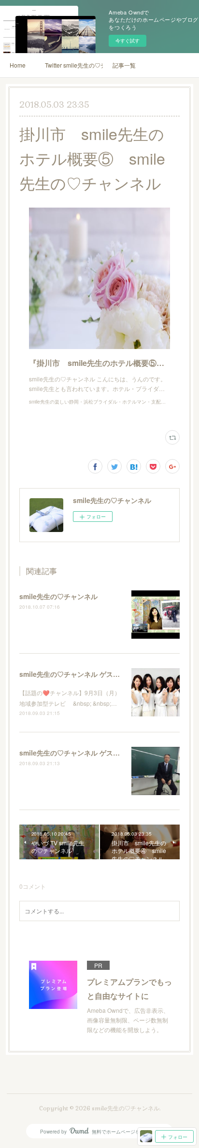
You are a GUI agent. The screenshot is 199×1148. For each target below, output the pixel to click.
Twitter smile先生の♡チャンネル (74, 65)
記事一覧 (124, 65)
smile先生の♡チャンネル (58, 596)
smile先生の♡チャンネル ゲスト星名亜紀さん (89, 674)
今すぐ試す (127, 40)
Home (18, 65)
